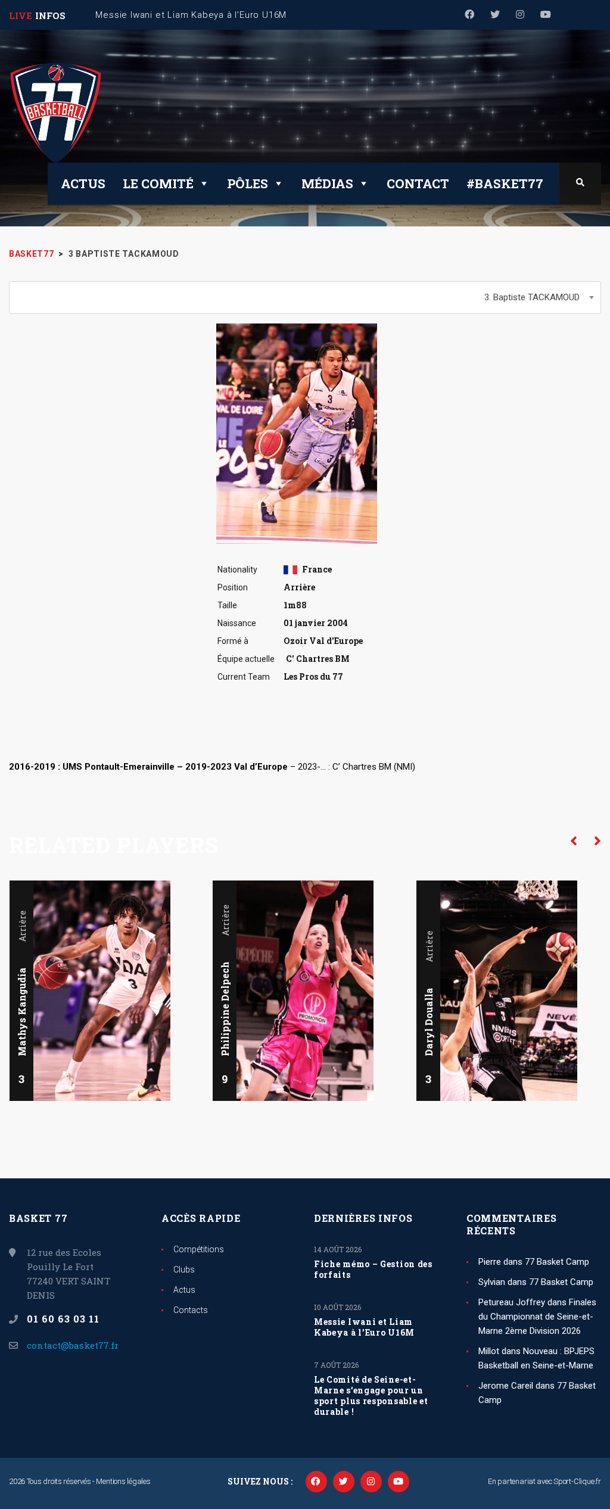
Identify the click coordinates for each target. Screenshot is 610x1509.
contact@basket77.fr (73, 1345)
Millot (488, 1351)
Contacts (190, 1310)
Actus (83, 183)
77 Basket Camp (557, 1261)
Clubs (184, 1269)
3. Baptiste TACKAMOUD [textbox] (532, 297)
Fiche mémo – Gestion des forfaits (373, 1269)
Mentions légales (123, 1481)
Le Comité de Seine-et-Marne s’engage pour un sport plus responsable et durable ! (371, 1395)
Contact (418, 183)
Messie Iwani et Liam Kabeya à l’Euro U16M (364, 1327)
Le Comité (158, 183)
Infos (50, 15)
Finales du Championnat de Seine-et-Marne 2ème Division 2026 (537, 1316)
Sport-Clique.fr (577, 1481)
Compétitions (198, 1249)
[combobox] (305, 297)
